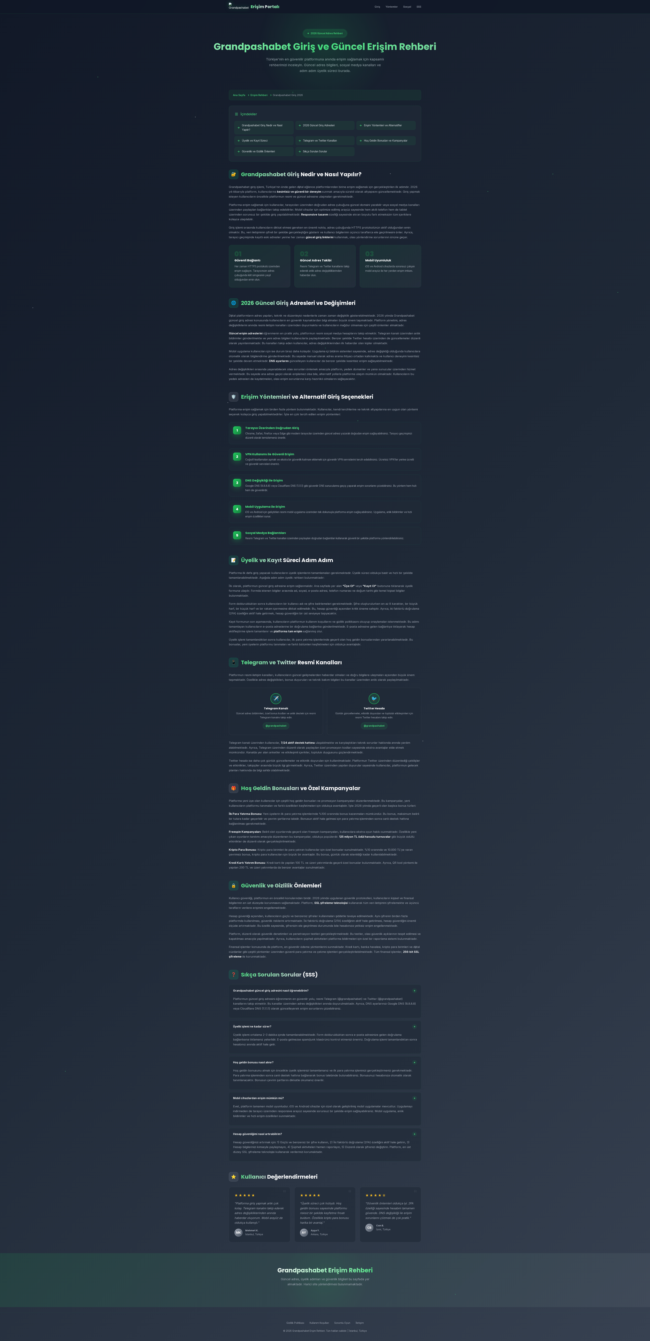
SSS (419, 6)
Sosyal (407, 6)
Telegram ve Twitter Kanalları (320, 140)
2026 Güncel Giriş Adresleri (319, 125)
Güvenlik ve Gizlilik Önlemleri (258, 151)
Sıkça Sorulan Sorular (315, 151)
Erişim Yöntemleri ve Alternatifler (383, 125)
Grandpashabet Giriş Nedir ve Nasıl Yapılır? (262, 127)
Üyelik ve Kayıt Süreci (255, 140)
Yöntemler (392, 6)
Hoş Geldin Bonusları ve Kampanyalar (385, 140)
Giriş (377, 6)
